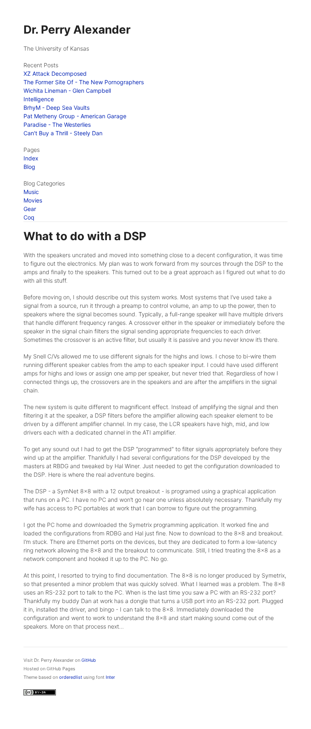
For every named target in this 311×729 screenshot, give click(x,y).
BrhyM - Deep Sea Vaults (56, 107)
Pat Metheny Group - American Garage (74, 116)
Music (31, 191)
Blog (29, 166)
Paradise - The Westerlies (57, 124)
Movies (32, 200)
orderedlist (70, 677)
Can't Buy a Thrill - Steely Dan (62, 133)
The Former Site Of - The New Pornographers (83, 82)
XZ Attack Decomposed (55, 73)
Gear (29, 208)
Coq (28, 217)
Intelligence (38, 99)
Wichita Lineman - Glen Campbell (67, 90)
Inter (110, 677)
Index (30, 158)
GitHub (88, 660)
